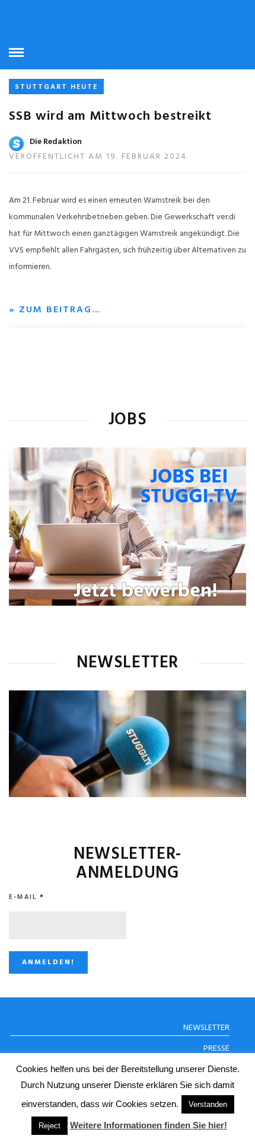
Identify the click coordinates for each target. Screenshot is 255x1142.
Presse (216, 1048)
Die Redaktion (56, 142)
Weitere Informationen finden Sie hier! (148, 1125)
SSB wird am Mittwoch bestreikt (110, 116)
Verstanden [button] (208, 1104)
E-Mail (26, 897)
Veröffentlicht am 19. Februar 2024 (98, 157)
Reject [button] (49, 1125)
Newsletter (206, 1028)
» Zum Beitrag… (55, 310)
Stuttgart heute (56, 87)
